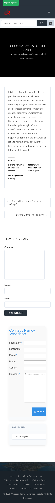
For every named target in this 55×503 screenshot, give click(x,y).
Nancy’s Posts (13, 484)
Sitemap (13, 488)
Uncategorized (40, 54)
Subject (13, 368)
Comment (9, 247)
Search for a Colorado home (30, 476)
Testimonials (39, 484)
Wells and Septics (39, 480)
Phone (12, 361)
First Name (15, 343)
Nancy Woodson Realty (23, 54)
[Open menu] (49, 12)
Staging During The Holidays (30, 214)
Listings (26, 484)
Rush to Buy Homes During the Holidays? (24, 203)
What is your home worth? (16, 480)
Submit (40, 411)
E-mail (13, 355)
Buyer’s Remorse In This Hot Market (16, 167)
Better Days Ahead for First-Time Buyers (35, 167)
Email (7, 298)
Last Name (15, 349)
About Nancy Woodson (31, 488)
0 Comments (28, 58)
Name (7, 285)
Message (14, 374)
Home (11, 476)
